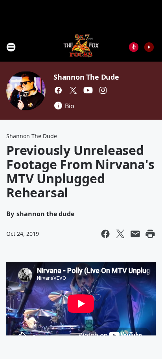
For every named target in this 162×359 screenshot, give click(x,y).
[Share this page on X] (120, 233)
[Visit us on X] (73, 90)
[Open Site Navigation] (11, 47)
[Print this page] (150, 233)
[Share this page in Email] (135, 233)
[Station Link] (81, 47)
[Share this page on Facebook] (105, 233)
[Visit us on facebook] (58, 90)
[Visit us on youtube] (88, 90)
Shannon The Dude (86, 77)
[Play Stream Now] (149, 47)
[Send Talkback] (133, 47)
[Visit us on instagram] (103, 90)
